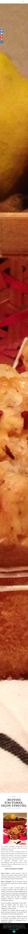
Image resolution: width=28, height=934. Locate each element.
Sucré (14, 796)
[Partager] (1, 42)
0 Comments (17, 808)
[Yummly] (1, 39)
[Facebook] (1, 30)
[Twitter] (1, 33)
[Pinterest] (1, 36)
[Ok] (26, 928)
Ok (14, 931)
